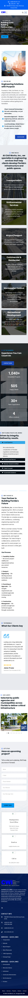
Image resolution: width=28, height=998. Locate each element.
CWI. (24, 993)
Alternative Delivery (7, 967)
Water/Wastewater (7, 950)
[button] (2, 722)
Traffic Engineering (7, 953)
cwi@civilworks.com (15, 1)
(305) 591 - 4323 (15, 3)
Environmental (6, 964)
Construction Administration (9, 974)
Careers (19, 991)
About (3, 991)
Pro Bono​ (5, 981)
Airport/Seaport (6, 946)
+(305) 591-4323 (8, 922)
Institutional (5, 971)
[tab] (12, 442)
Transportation (6, 939)
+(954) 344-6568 (8, 924)
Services (9, 991)
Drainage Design (7, 957)
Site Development (7, 978)
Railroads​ (5, 943)
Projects (14, 991)
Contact (25, 991)
